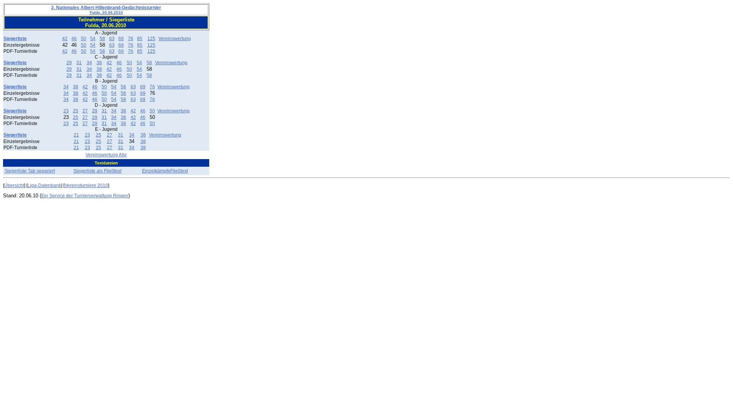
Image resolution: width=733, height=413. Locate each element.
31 (79, 62)
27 (85, 111)
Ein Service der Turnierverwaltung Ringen (84, 195)
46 (74, 38)
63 (112, 38)
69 (121, 38)
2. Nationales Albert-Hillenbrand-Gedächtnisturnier (106, 10)
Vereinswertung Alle (106, 155)
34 (89, 62)
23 (66, 111)
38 (99, 62)
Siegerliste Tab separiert (30, 171)
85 (139, 38)
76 (130, 38)
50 (83, 38)
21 (76, 135)
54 (92, 38)
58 (102, 38)
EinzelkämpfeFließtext (165, 171)
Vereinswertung (174, 38)
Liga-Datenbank (44, 185)
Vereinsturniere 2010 (86, 185)
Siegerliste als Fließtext (97, 171)
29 (69, 62)
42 (65, 38)
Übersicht (14, 185)
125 (151, 38)
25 (75, 111)
